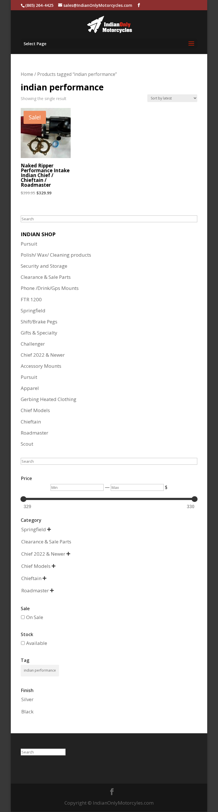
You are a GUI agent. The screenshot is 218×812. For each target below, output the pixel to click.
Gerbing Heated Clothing (48, 399)
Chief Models (35, 410)
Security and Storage (44, 266)
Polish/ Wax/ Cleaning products (56, 255)
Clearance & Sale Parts (46, 277)
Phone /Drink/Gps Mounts (50, 288)
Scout (27, 444)
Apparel (30, 388)
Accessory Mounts (41, 366)
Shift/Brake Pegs (39, 321)
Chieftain (31, 421)
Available (36, 643)
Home (27, 74)
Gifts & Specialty (39, 332)
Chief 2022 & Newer (43, 355)
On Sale (34, 617)
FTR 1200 (31, 299)
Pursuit (29, 243)
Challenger (33, 343)
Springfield (33, 310)
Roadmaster (34, 432)
